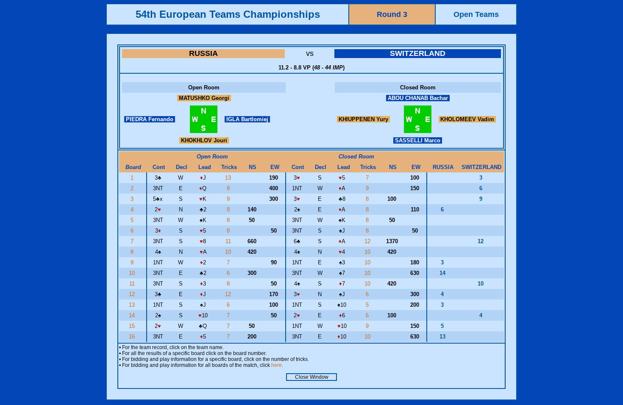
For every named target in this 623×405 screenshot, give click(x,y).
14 (132, 315)
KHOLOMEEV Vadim (467, 119)
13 (229, 178)
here (276, 365)
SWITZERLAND (417, 53)
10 (229, 252)
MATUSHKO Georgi (204, 98)
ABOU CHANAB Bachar (418, 98)
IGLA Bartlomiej (247, 119)
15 (132, 326)
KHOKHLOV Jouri (204, 140)
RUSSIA (203, 53)
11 (229, 241)
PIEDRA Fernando (149, 119)
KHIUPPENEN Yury (363, 119)
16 (132, 336)
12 (368, 241)
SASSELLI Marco (417, 140)
